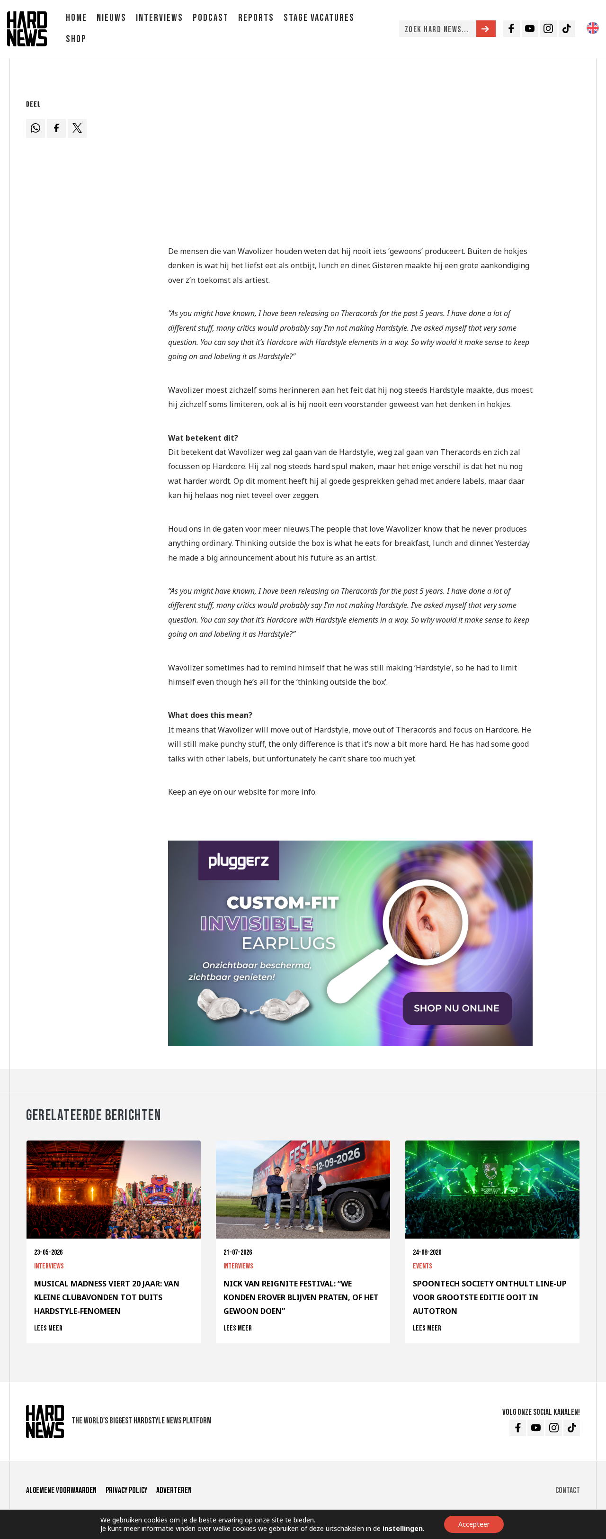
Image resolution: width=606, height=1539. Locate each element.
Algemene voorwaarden (61, 1490)
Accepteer (474, 1524)
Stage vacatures (319, 18)
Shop (76, 39)
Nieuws (111, 18)
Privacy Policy (126, 1490)
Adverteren (174, 1490)
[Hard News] (27, 28)
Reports (256, 18)
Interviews (159, 18)
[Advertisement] (350, 162)
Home (76, 18)
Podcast (211, 18)
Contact (567, 1490)
